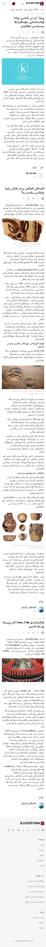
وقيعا (26, 10)
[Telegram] (33, 32)
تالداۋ (42, 855)
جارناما (41, 928)
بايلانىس (41, 923)
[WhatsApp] (37, 32)
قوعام (34, 167)
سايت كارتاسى (38, 918)
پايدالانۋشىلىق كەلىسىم (35, 881)
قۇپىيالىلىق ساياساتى (36, 886)
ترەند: (42, 10)
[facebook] (33, 830)
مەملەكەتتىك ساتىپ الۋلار (34, 902)
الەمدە (42, 866)
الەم (41, 167)
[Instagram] (42, 32)
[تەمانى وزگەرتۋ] (12, 4)
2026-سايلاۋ (33, 10)
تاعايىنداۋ (19, 10)
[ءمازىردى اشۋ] (4, 4)
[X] (23, 32)
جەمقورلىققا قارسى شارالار (34, 897)
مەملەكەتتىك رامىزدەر (36, 892)
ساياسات (41, 850)
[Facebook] (28, 32)
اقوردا (13, 10)
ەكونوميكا (40, 860)
